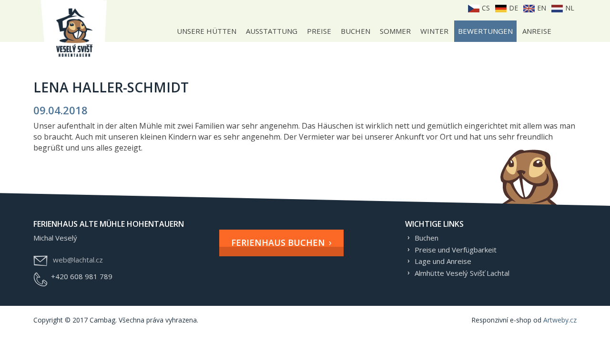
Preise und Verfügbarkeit (456, 249)
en (540, 7)
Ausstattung (271, 31)
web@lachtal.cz (78, 259)
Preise (319, 31)
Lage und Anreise (443, 261)
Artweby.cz (560, 319)
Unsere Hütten (206, 31)
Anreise (536, 31)
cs (485, 7)
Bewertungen (485, 31)
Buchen (355, 31)
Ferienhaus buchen (278, 242)
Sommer (395, 31)
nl (568, 7)
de (512, 7)
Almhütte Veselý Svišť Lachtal (462, 273)
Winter (434, 31)
